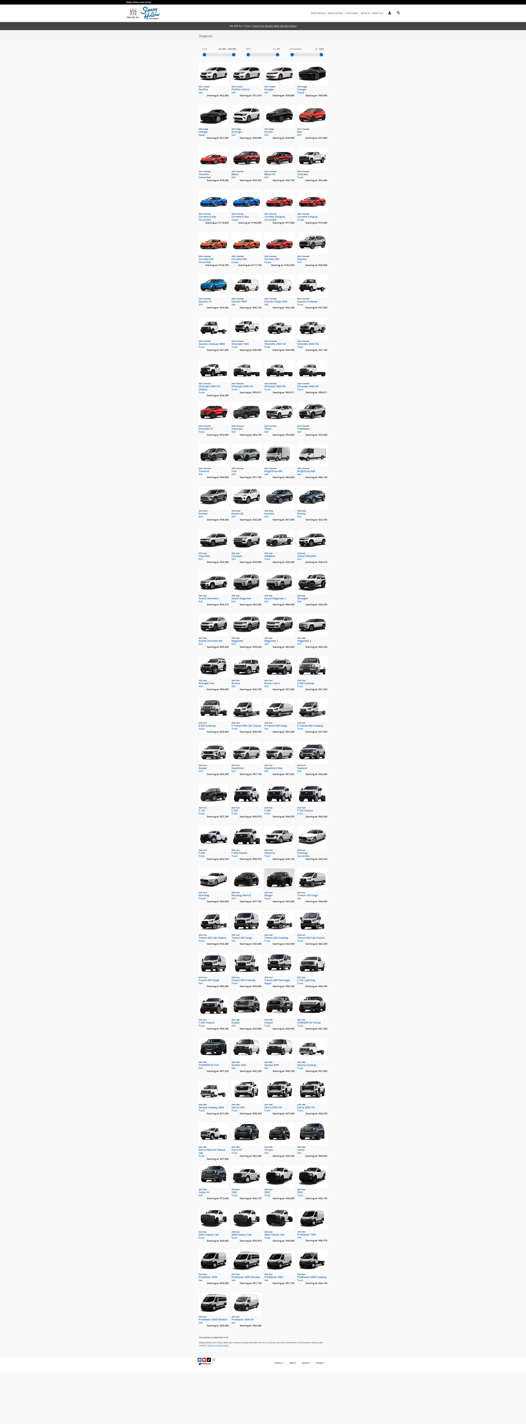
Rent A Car (377, 13)
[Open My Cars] (389, 13)
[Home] (133, 13)
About (292, 1363)
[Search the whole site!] (398, 12)
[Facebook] (200, 1360)
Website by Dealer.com (205, 1364)
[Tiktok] (209, 1360)
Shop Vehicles (318, 13)
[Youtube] (204, 1360)
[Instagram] (213, 1360)
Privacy (305, 1363)
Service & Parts (335, 13)
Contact (278, 1363)
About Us (365, 13)
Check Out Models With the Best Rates (274, 26)
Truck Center (351, 13)
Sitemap (319, 1363)
